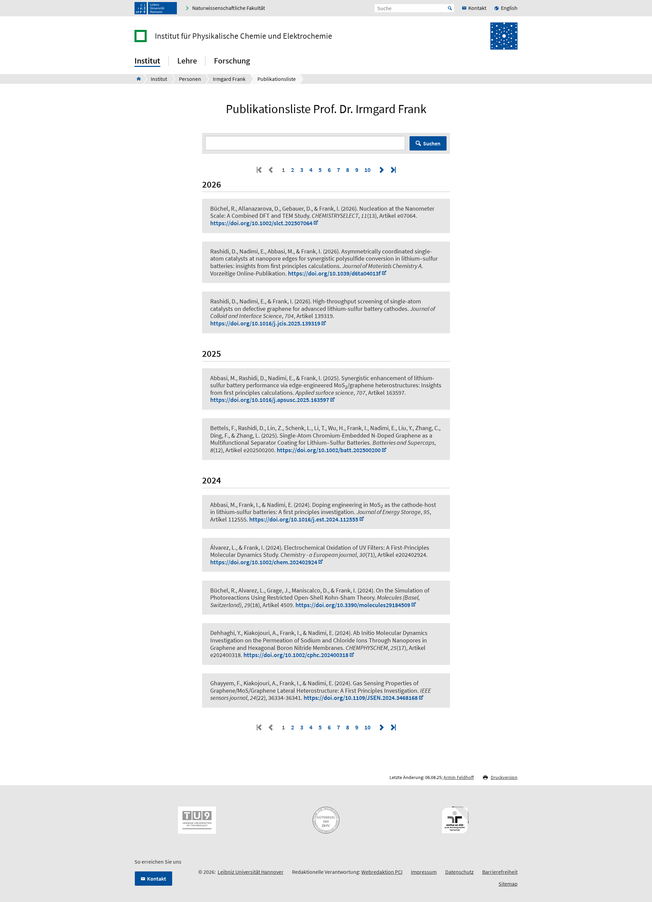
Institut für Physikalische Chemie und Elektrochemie (243, 36)
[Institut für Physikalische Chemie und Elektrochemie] (136, 79)
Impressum (424, 871)
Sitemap (508, 883)
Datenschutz (459, 871)
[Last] (392, 170)
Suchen (431, 143)
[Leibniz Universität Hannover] (155, 8)
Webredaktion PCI (381, 871)
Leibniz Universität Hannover (251, 871)
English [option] (509, 7)
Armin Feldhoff (458, 777)
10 (367, 170)
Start (450, 8)
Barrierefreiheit (500, 871)
